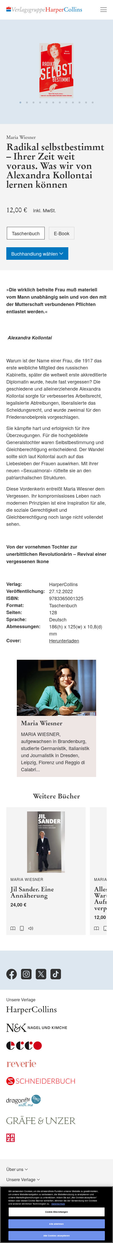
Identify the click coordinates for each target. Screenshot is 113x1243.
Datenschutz (58, 1203)
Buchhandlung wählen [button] (35, 253)
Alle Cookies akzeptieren (56, 1235)
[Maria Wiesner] (56, 718)
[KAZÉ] (10, 1140)
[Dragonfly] (23, 1105)
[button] (20, 102)
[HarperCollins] (31, 1013)
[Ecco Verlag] (24, 1048)
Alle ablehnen (56, 1223)
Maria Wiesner (21, 137)
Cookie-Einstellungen (56, 1211)
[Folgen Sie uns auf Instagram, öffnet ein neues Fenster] (26, 974)
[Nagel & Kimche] (36, 1030)
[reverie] (21, 1066)
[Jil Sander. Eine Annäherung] (46, 871)
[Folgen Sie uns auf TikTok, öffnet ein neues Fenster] (55, 974)
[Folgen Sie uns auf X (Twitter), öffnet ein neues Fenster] (41, 974)
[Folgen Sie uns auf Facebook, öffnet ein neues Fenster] (11, 974)
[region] (56, 1214)
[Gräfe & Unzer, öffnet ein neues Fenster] (41, 1123)
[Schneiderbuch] (40, 1084)
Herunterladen (64, 640)
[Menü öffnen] (103, 10)
